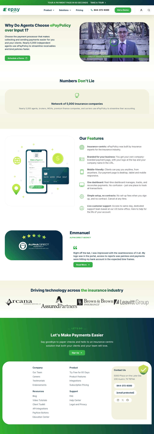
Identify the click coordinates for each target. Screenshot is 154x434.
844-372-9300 (101, 10)
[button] (114, 42)
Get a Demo (123, 10)
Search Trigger (149, 10)
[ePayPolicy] (16, 369)
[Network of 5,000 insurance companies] (77, 95)
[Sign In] (141, 10)
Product (48, 10)
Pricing (79, 10)
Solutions (64, 10)
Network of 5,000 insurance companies (77, 103)
